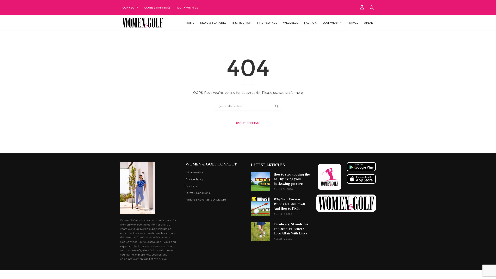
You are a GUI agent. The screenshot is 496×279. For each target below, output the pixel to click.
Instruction (241, 22)
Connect (129, 7)
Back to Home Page (248, 123)
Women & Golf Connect (211, 164)
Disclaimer (192, 186)
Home (190, 22)
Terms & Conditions (198, 193)
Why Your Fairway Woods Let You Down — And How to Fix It (291, 204)
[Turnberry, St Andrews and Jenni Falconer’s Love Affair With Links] (260, 231)
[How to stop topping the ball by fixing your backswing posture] (260, 181)
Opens (369, 22)
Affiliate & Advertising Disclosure (206, 199)
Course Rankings (157, 7)
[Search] (372, 7)
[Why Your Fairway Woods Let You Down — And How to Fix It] (260, 206)
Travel (352, 22)
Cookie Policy (194, 179)
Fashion (310, 22)
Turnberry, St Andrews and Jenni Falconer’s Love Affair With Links (291, 229)
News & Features (213, 22)
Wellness (290, 22)
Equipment (330, 22)
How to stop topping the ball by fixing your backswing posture (292, 179)
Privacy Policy (194, 172)
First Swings (267, 22)
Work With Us (188, 7)
